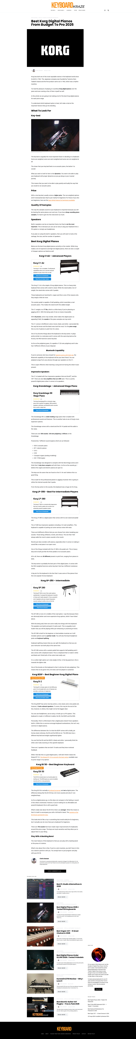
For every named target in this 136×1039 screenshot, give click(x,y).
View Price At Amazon (42, 607)
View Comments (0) (54, 871)
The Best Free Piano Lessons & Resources (60, 1033)
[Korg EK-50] (69, 773)
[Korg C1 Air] (69, 267)
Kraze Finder (82, 10)
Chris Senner (39, 70)
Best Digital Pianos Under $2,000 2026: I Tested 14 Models (70, 956)
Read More (61, 897)
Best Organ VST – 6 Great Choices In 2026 (67, 932)
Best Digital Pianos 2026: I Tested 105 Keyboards (68, 908)
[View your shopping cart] (105, 10)
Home (42, 1033)
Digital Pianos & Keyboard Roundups (48, 17)
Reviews (53, 10)
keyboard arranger (54, 790)
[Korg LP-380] (69, 502)
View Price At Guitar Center (42, 279)
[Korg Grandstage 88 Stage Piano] (69, 392)
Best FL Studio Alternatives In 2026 (69, 885)
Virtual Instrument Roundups (65, 881)
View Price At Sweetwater (42, 275)
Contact (84, 1033)
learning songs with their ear (64, 355)
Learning (69, 10)
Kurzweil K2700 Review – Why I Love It (70, 980)
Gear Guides (61, 10)
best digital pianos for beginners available (61, 200)
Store (75, 10)
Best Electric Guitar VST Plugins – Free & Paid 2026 (68, 1003)
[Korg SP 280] (69, 591)
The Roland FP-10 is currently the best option (54, 757)
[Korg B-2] (69, 683)
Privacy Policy (76, 1033)
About (47, 1033)
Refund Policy (91, 1033)
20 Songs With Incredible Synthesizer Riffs (98, 1016)
